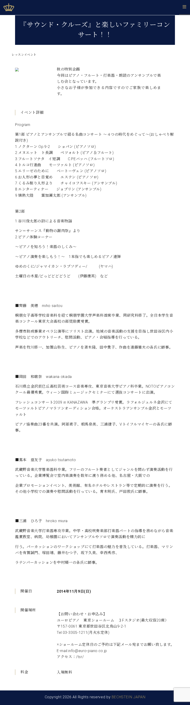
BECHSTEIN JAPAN (129, 697)
